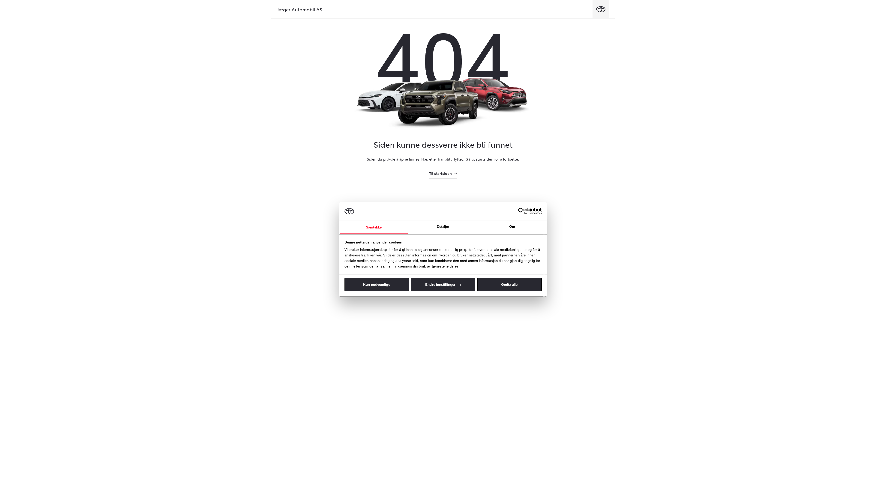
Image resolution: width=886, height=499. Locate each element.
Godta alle (509, 284)
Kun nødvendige (376, 284)
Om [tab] (512, 226)
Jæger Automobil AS (299, 9)
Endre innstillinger (440, 284)
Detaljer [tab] (443, 226)
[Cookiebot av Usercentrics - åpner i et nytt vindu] (521, 211)
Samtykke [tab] (374, 227)
